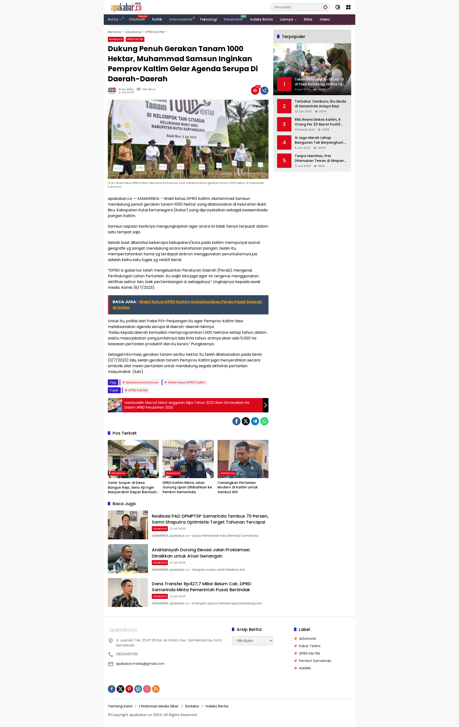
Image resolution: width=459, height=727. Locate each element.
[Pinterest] (129, 689)
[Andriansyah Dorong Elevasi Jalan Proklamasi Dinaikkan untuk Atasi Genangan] (128, 558)
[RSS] (156, 689)
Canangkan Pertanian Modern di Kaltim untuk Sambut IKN (238, 487)
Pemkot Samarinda (315, 660)
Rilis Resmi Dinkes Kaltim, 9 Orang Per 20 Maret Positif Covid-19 (317, 122)
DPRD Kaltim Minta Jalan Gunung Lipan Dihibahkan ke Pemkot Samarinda (187, 487)
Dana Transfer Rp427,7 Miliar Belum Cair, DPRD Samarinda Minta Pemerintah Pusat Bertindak (201, 587)
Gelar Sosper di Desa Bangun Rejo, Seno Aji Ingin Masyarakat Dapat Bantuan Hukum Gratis (132, 488)
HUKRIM (305, 668)
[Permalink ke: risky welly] (113, 90)
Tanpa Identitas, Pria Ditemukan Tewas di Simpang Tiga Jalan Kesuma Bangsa (320, 158)
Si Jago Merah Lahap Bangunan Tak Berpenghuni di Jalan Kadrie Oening (321, 140)
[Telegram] (255, 421)
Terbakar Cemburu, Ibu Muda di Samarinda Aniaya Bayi (320, 104)
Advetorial (116, 39)
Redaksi (192, 706)
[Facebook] (236, 421)
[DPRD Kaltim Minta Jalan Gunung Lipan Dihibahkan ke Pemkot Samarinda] (188, 459)
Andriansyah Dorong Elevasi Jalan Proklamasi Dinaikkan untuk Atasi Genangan (201, 553)
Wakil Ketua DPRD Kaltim (186, 382)
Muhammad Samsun (142, 382)
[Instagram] (147, 689)
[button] (325, 7)
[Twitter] (246, 421)
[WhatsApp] (264, 421)
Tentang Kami (120, 706)
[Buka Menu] (348, 7)
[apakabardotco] (126, 7)
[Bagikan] (264, 91)
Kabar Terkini (309, 646)
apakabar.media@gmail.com (140, 663)
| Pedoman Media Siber (159, 706)
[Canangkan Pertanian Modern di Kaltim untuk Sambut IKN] (243, 459)
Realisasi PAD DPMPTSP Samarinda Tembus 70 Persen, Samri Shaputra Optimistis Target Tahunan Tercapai (210, 519)
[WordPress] (138, 689)
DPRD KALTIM (135, 39)
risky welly (126, 89)
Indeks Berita (217, 706)
